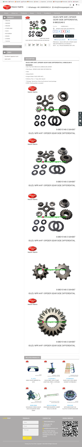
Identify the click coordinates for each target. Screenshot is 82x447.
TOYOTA (7, 41)
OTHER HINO (8, 28)
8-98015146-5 (67, 62)
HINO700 (7, 20)
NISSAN (7, 36)
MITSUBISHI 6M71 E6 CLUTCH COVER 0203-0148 (70, 407)
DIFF (53, 62)
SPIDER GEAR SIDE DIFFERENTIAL (65, 28)
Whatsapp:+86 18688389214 (39, 7)
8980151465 (44, 66)
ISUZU (28, 62)
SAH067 (50, 66)
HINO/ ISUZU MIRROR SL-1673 (33, 380)
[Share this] (55, 31)
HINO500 (7, 23)
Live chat (70, 36)
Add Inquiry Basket (60, 39)
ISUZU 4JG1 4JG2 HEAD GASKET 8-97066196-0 (70, 380)
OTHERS (7, 38)
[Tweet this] (59, 31)
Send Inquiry (59, 36)
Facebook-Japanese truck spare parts (11, 58)
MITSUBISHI (8, 33)
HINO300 (7, 25)
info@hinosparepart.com (63, 7)
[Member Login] (73, 4)
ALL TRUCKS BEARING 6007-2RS (66, 45)
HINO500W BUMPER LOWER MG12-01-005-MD (52, 407)
